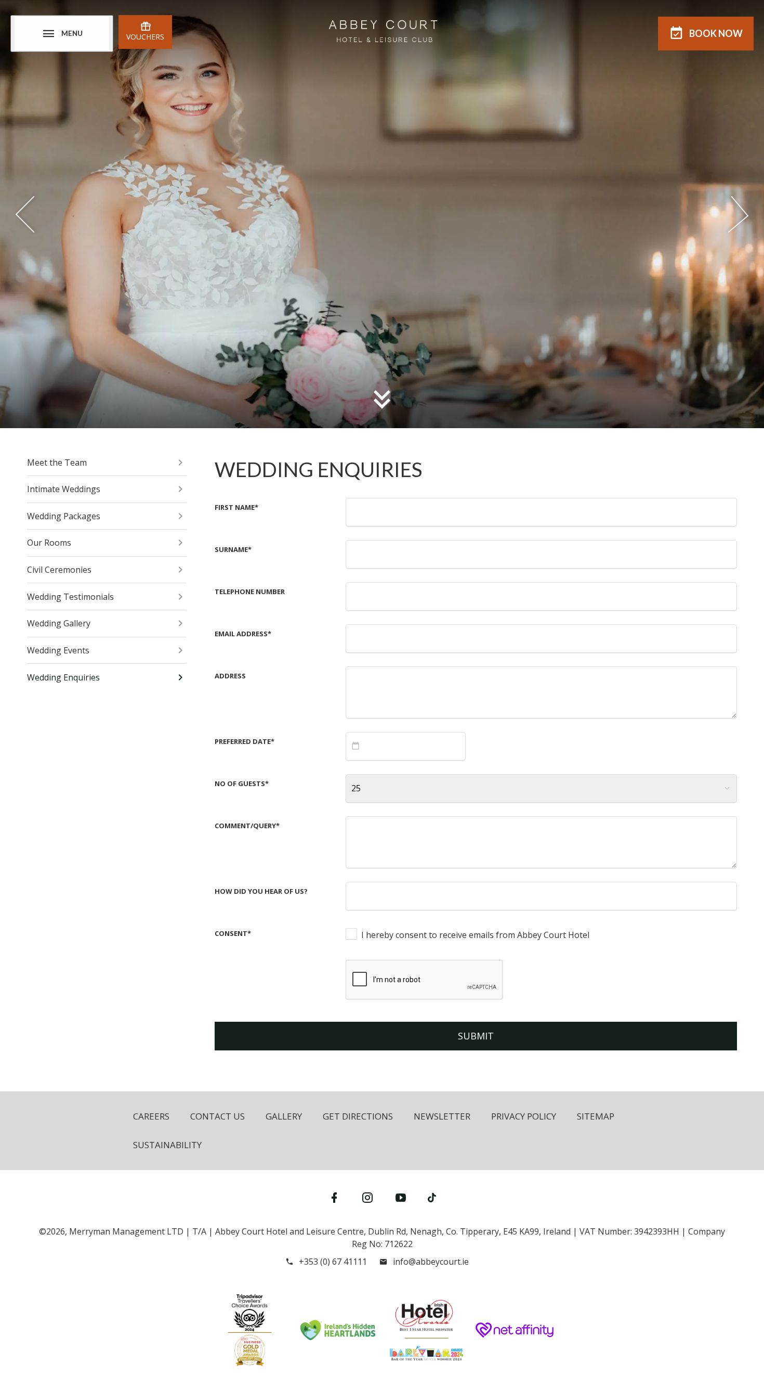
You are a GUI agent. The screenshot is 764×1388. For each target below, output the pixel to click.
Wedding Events (58, 650)
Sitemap (595, 1116)
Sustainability (167, 1145)
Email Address (243, 633)
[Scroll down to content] (382, 399)
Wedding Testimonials (70, 596)
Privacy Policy (523, 1116)
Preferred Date (244, 741)
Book (716, 33)
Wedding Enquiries (63, 677)
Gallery (284, 1116)
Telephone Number (250, 591)
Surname (233, 549)
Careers (151, 1116)
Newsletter (442, 1116)
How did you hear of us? (261, 891)
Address (230, 675)
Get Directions (358, 1116)
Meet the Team (57, 462)
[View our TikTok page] (432, 1197)
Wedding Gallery (58, 623)
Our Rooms (49, 542)
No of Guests (242, 783)
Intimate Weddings (63, 489)
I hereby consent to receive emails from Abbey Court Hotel (475, 935)
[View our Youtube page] (400, 1197)
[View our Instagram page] (367, 1197)
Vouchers (145, 37)
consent (233, 933)
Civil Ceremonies (59, 569)
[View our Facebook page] (334, 1197)
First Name (236, 507)
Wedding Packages (63, 516)
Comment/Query (247, 825)
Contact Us (217, 1116)
